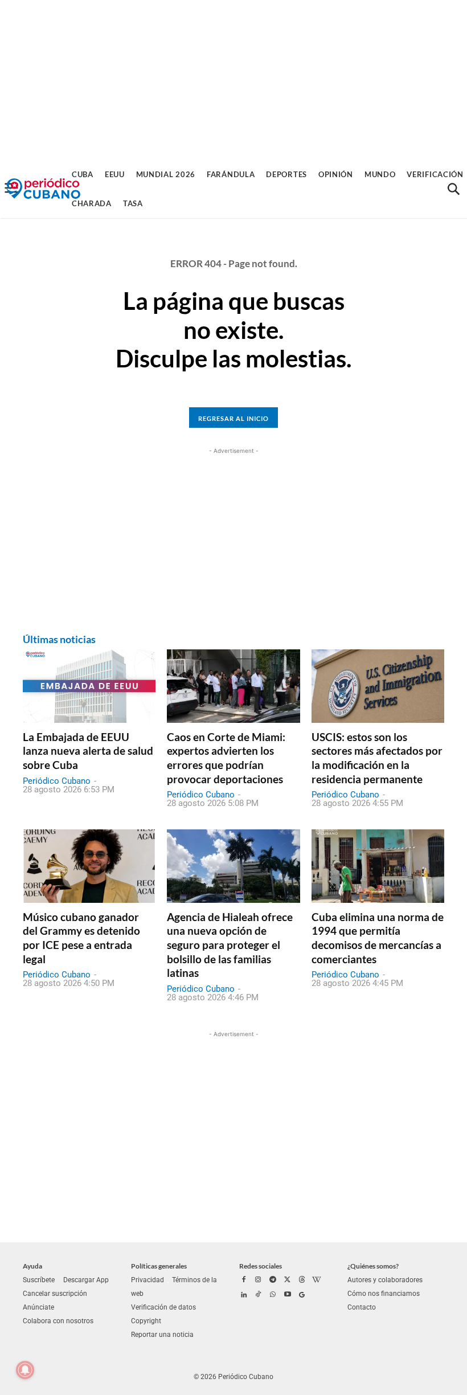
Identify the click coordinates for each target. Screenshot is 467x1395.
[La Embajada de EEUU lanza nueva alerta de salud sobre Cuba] (89, 685)
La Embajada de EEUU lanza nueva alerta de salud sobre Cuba (88, 750)
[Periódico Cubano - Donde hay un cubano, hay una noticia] (43, 188)
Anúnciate (38, 1307)
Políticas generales (159, 1266)
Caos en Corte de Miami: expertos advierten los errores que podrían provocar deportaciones (226, 758)
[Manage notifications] (25, 1370)
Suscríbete (39, 1280)
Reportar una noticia (162, 1335)
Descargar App (86, 1280)
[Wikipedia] (316, 1280)
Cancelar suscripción (55, 1294)
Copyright (146, 1321)
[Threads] (301, 1280)
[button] (453, 189)
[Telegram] (272, 1280)
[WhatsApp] (272, 1295)
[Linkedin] (243, 1295)
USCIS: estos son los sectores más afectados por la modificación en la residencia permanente (377, 758)
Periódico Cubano (57, 781)
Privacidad (147, 1280)
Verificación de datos (163, 1307)
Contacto (361, 1307)
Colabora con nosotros (58, 1321)
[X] (287, 1280)
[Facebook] (243, 1280)
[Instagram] (258, 1280)
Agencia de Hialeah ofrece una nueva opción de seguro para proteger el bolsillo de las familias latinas (230, 945)
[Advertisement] (233, 79)
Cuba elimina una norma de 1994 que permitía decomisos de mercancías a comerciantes (378, 938)
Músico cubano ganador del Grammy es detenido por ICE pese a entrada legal (81, 938)
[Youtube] (287, 1295)
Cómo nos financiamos (383, 1294)
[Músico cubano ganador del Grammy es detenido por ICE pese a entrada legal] (89, 865)
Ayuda (32, 1266)
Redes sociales (260, 1266)
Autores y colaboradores (385, 1280)
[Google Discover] (301, 1295)
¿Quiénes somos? (373, 1266)
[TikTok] (258, 1295)
